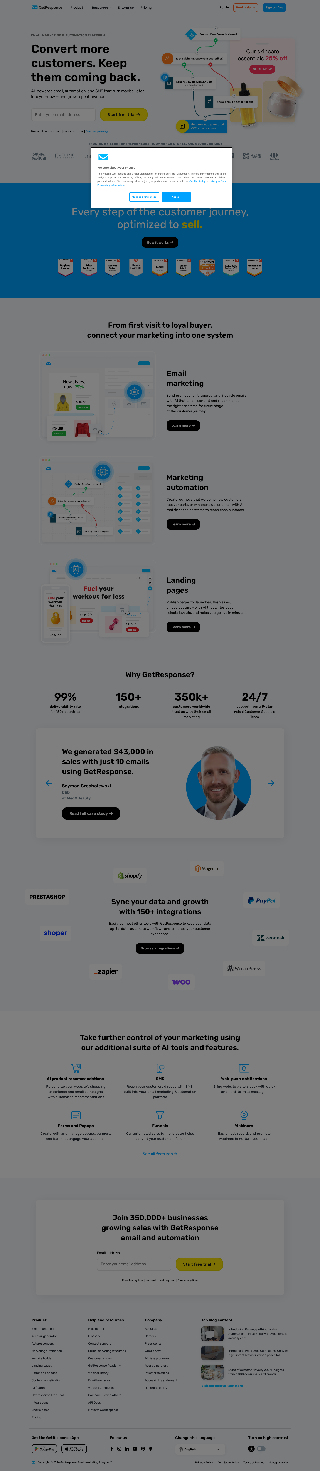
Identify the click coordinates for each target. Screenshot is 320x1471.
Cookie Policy (197, 181)
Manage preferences (144, 196)
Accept (176, 196)
